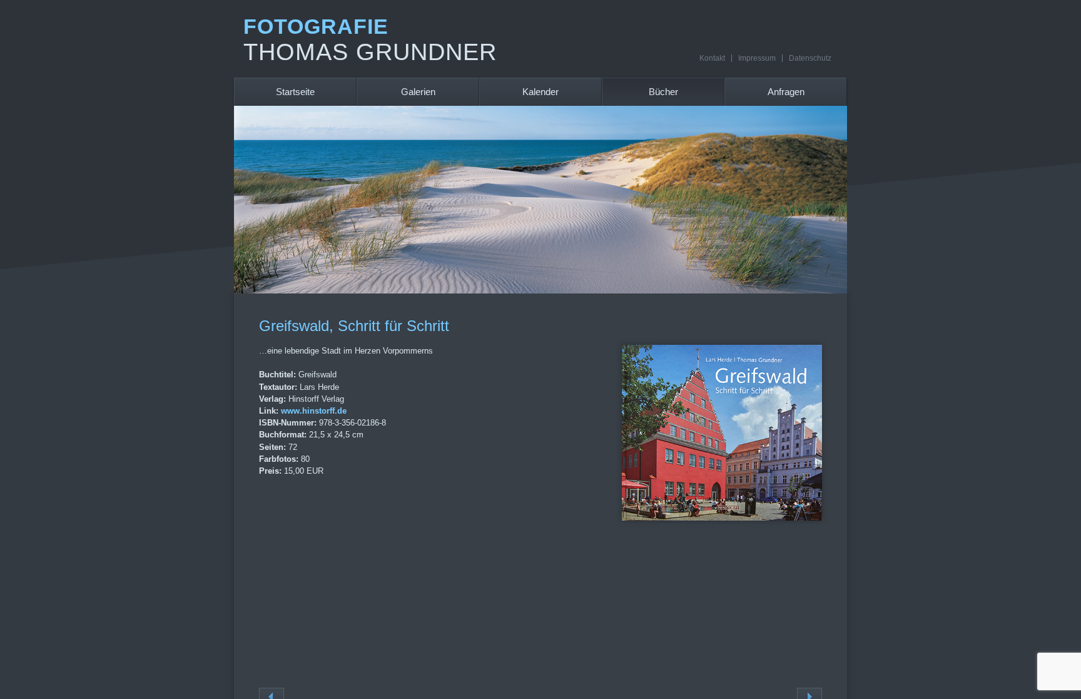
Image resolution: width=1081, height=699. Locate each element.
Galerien (418, 91)
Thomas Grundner (370, 52)
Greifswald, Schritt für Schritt (354, 325)
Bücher (663, 91)
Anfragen (786, 91)
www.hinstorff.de (314, 411)
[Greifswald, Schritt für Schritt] (722, 517)
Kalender (540, 91)
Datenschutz (810, 58)
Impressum (757, 58)
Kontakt (712, 58)
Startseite (295, 91)
